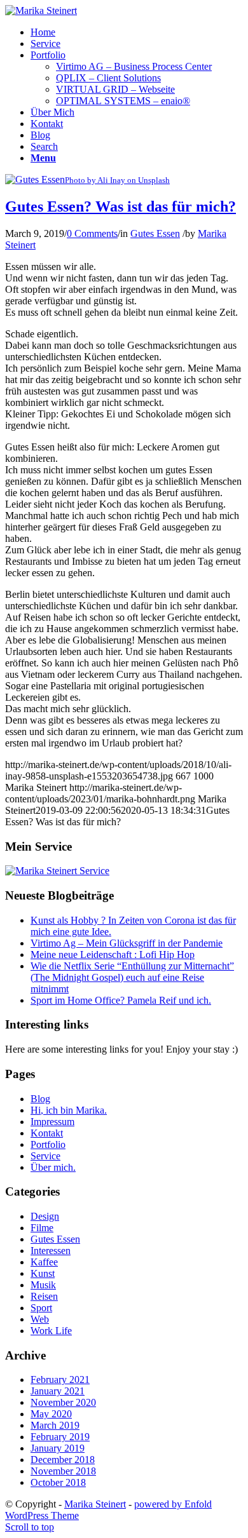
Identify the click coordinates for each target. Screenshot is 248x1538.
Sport (41, 1307)
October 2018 (58, 1482)
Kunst (43, 1273)
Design (45, 1216)
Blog (40, 1098)
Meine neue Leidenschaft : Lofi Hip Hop (113, 954)
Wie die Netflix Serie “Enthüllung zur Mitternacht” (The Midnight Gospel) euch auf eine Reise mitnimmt (132, 977)
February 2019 (60, 1436)
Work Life (51, 1330)
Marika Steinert (95, 1504)
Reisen (44, 1296)
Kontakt (47, 1133)
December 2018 (63, 1459)
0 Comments (92, 233)
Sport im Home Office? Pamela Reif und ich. (121, 1000)
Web (40, 1319)
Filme (42, 1227)
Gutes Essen (155, 233)
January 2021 (58, 1391)
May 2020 (51, 1413)
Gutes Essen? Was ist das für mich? (120, 206)
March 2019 (55, 1425)
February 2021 (60, 1379)
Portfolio (48, 1144)
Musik (43, 1284)
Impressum (52, 1121)
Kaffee (44, 1262)
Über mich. (53, 1167)
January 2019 (58, 1448)
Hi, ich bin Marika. (69, 1110)
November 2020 (63, 1402)
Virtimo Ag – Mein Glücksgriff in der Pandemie (127, 943)
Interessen (51, 1250)
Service (45, 1155)
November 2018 (63, 1471)
